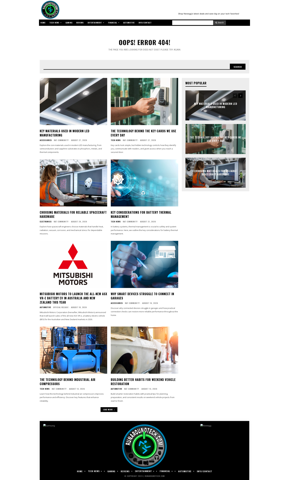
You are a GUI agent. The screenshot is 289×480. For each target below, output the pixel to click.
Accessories (46, 140)
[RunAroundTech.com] (49, 10)
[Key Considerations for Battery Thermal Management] (144, 183)
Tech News (116, 140)
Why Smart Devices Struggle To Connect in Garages (142, 296)
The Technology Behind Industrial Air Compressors (67, 381)
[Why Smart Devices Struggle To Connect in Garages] (144, 264)
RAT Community (61, 140)
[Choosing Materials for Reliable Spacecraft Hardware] (73, 183)
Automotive (45, 307)
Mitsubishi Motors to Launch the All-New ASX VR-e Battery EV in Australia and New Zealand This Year (73, 298)
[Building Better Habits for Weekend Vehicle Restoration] (144, 350)
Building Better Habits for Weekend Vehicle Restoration (143, 381)
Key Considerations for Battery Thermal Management (141, 214)
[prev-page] (235, 95)
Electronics (46, 222)
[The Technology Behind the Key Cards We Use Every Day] (144, 101)
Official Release (60, 307)
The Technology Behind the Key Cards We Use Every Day (143, 133)
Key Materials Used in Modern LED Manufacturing (64, 133)
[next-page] (240, 95)
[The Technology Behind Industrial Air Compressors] (73, 350)
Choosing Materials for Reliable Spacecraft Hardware (73, 214)
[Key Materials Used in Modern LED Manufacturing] (73, 101)
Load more (108, 409)
